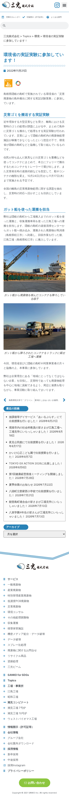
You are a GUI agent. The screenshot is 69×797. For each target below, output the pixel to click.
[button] (64, 5)
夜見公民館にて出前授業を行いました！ (33, 442)
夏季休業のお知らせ (21, 484)
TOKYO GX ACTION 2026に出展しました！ (36, 463)
